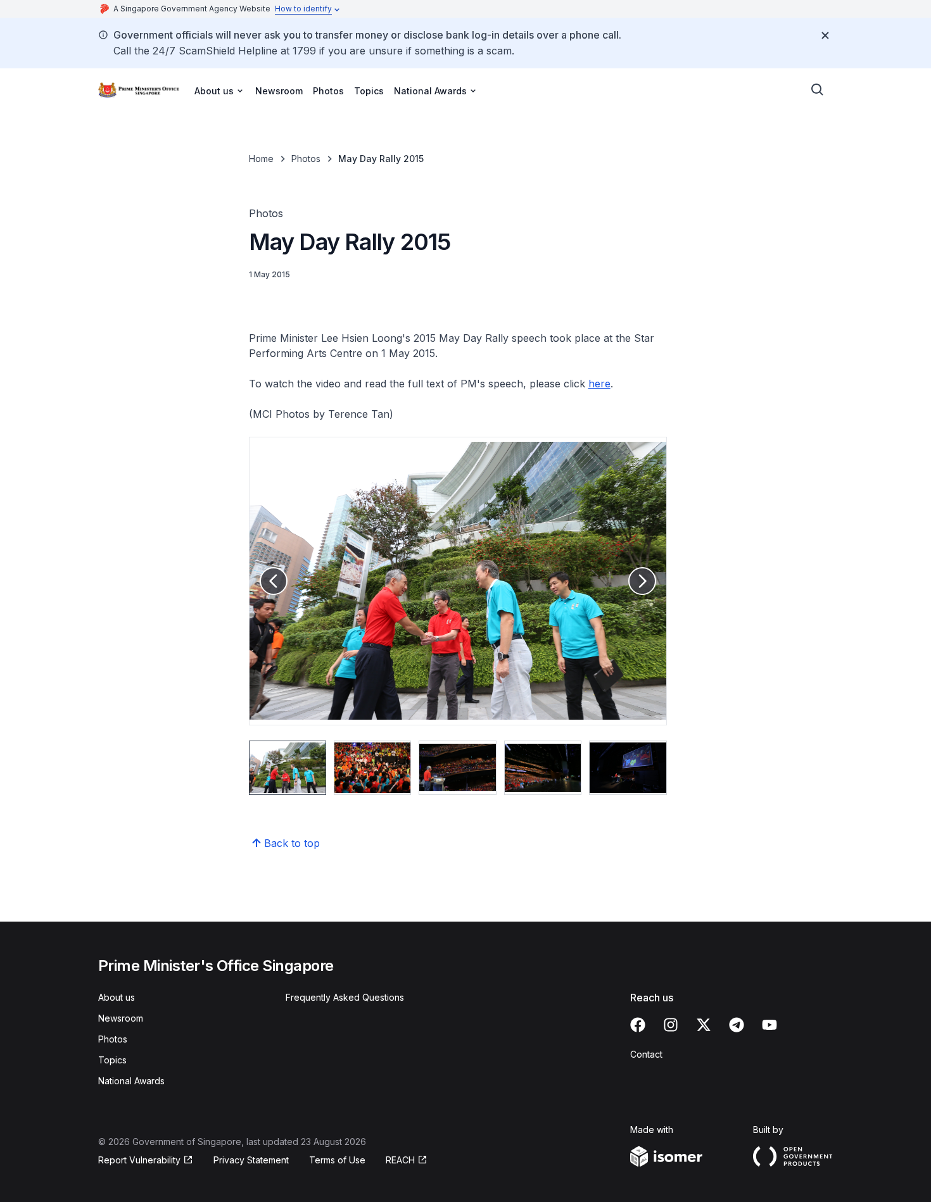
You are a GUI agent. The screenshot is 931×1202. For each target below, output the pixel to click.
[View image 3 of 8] (457, 768)
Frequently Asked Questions (345, 997)
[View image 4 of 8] (542, 768)
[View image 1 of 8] (287, 768)
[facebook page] (637, 1024)
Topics (369, 90)
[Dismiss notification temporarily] (825, 35)
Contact (646, 1054)
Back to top (292, 843)
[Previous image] (274, 581)
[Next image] (642, 581)
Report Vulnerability (139, 1160)
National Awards (131, 1080)
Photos (328, 90)
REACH (400, 1160)
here (599, 383)
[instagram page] (670, 1024)
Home (261, 158)
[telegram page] (736, 1024)
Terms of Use (337, 1160)
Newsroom (279, 90)
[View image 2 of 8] (372, 768)
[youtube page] (769, 1024)
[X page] (703, 1024)
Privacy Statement (251, 1160)
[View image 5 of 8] (627, 768)
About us (116, 997)
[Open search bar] (817, 90)
